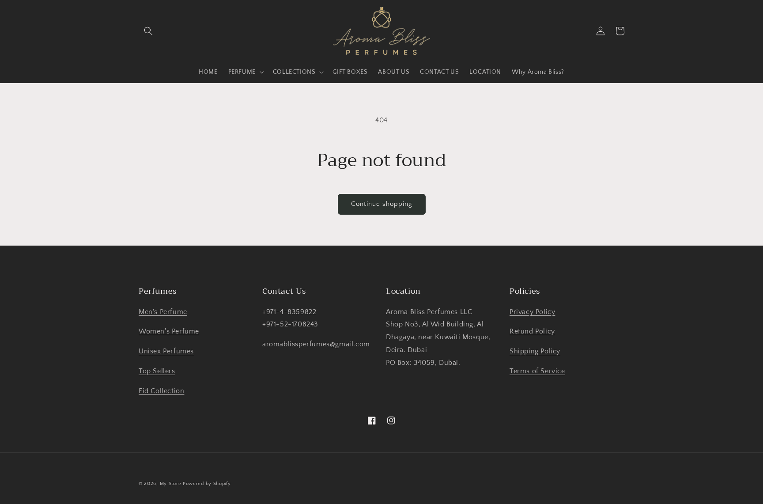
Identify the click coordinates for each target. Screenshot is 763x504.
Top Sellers (157, 371)
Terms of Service (537, 371)
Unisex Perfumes (166, 351)
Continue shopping (381, 204)
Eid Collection (161, 391)
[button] (148, 31)
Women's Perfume (169, 331)
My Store (170, 483)
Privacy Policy (532, 312)
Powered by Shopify (207, 483)
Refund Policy (532, 331)
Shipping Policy (535, 351)
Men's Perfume (163, 312)
